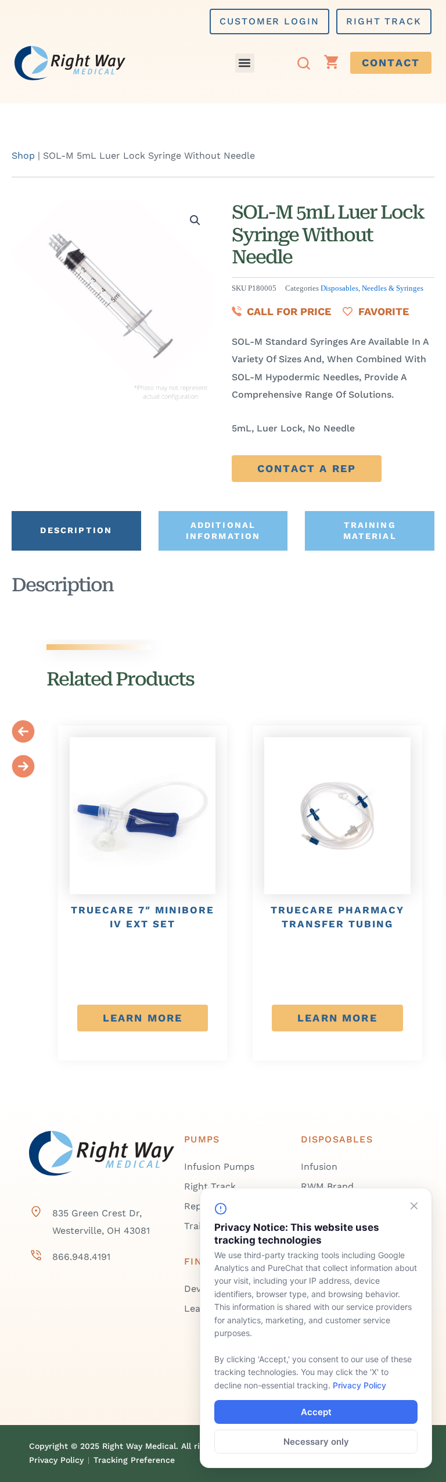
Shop (23, 155)
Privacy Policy (359, 1385)
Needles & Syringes (392, 288)
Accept (316, 1411)
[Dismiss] (414, 1206)
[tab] (76, 531)
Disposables (339, 288)
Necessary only (316, 1441)
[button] (244, 63)
